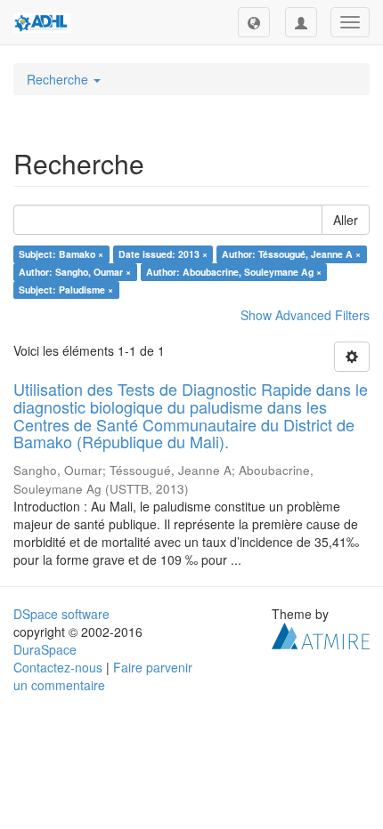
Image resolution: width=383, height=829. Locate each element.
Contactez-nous (57, 667)
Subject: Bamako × (61, 254)
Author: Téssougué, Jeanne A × (291, 254)
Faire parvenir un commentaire (102, 676)
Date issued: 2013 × (163, 254)
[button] (254, 22)
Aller (345, 220)
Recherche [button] (59, 79)
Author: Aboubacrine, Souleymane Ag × (234, 271)
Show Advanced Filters (305, 315)
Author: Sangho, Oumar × (75, 271)
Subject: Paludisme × (66, 289)
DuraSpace (45, 649)
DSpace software (61, 614)
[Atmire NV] (321, 634)
